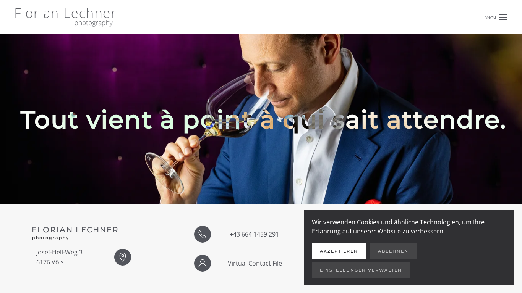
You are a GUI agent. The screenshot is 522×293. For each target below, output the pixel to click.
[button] (496, 16)
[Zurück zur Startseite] (65, 17)
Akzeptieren (339, 251)
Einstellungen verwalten (361, 270)
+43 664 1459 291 (254, 234)
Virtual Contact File (255, 263)
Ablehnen (393, 251)
